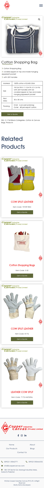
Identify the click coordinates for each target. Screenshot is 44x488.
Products (9, 122)
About (32, 444)
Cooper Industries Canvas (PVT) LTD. (22, 481)
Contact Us (22, 452)
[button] (39, 19)
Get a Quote (12, 114)
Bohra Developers (24, 485)
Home (11, 444)
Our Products (11, 448)
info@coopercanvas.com (14, 466)
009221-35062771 (11, 462)
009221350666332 (35, 462)
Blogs (32, 448)
